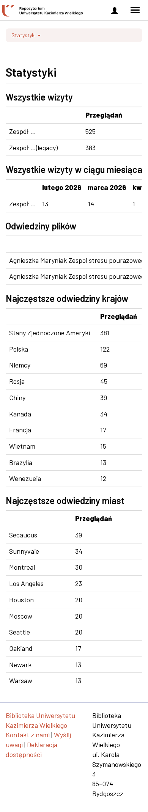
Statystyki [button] (24, 35)
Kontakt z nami (28, 734)
